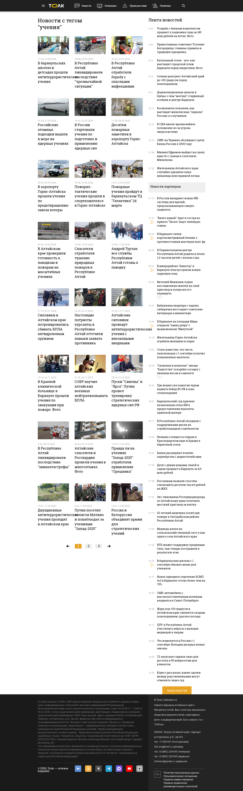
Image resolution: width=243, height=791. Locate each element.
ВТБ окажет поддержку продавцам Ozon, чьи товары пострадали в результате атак (181, 548)
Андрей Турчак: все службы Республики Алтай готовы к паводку (124, 257)
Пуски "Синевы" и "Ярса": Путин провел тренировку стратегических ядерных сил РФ (126, 393)
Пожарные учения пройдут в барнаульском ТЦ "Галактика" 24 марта (126, 196)
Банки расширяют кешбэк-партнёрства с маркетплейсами (179, 454)
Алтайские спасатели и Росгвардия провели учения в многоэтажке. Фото (90, 460)
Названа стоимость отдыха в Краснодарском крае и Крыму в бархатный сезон (178, 440)
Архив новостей (177, 690)
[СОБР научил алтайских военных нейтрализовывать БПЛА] (90, 364)
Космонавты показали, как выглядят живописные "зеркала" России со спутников (180, 112)
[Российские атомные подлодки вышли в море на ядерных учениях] (53, 107)
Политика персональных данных (181, 772)
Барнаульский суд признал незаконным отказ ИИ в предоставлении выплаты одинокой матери (176, 406)
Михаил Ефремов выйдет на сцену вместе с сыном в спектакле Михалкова (181, 156)
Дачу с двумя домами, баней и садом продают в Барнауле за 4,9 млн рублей (179, 468)
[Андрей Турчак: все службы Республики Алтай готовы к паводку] (127, 231)
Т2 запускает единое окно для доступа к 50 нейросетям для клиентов (177, 660)
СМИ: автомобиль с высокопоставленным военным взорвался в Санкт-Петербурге (179, 596)
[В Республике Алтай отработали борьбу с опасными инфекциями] (127, 45)
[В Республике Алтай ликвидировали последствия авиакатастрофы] (53, 430)
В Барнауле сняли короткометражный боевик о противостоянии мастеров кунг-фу (181, 237)
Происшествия (138, 5)
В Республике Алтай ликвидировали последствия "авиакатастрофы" (53, 457)
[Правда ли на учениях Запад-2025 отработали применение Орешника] (127, 430)
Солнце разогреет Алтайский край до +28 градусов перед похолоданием (180, 80)
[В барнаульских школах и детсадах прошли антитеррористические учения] (53, 45)
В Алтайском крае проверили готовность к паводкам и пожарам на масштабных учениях (52, 262)
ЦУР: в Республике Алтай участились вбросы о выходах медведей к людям (177, 628)
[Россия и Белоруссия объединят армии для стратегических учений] (127, 492)
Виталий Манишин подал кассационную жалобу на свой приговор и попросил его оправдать (178, 287)
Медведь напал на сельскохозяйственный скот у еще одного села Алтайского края (181, 532)
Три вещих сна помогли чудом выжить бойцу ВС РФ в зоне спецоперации (178, 389)
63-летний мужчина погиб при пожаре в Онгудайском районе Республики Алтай (178, 516)
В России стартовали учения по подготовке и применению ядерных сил (86, 136)
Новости (86, 5)
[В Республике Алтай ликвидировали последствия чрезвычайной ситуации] (90, 45)
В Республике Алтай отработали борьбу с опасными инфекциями (123, 75)
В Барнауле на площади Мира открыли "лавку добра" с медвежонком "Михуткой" (177, 325)
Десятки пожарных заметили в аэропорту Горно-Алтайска (126, 134)
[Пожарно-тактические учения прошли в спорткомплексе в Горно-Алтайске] (90, 169)
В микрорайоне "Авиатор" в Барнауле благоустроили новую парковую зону (179, 269)
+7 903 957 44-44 (168, 741)
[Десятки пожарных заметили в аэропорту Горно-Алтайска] (127, 107)
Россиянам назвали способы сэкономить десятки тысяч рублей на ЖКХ (181, 484)
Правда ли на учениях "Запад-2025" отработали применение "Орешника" (122, 460)
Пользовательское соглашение (180, 776)
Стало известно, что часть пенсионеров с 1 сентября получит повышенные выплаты (181, 353)
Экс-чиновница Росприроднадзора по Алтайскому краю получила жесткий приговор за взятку (181, 500)
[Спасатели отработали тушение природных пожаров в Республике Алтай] (90, 231)
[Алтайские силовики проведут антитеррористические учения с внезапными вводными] (127, 297)
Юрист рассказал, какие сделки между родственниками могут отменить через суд (179, 676)
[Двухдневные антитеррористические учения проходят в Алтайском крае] (53, 492)
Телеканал (110, 5)
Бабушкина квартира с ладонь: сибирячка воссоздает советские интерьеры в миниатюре (180, 309)
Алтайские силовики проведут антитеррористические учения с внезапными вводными (131, 329)
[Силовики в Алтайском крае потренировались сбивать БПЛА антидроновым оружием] (53, 297)
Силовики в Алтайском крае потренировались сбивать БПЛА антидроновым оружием (53, 327)
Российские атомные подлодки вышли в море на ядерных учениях (53, 134)
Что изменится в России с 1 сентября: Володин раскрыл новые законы (181, 644)
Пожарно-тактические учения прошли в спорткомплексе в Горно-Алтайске (90, 196)
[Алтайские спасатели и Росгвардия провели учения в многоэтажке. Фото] (90, 430)
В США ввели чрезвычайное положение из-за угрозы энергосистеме (176, 128)
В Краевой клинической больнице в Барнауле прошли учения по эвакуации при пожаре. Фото (53, 395)
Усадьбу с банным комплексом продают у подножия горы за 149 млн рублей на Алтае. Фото (179, 32)
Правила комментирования (178, 779)
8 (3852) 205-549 (168, 756)
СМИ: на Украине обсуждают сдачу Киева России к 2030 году (180, 142)
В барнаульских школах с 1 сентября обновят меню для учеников (176, 564)
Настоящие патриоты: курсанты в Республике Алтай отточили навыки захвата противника (89, 329)
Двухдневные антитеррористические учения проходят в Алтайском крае (58, 517)
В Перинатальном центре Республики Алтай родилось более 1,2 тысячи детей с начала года (181, 253)
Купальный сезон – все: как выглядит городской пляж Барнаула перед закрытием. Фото (180, 64)
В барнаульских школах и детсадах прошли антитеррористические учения (58, 72)
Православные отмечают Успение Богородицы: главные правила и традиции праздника (180, 48)
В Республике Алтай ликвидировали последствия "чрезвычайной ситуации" (89, 75)
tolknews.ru (170, 699)
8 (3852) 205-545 (168, 751)
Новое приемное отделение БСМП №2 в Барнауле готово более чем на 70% (181, 580)
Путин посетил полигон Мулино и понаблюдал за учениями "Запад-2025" (89, 519)
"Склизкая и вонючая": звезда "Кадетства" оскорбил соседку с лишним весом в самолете (178, 369)
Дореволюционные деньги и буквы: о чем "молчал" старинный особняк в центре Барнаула (180, 96)
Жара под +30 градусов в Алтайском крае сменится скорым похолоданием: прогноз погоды (181, 612)
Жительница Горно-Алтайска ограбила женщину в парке (177, 339)
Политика (165, 5)
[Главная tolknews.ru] (56, 5)
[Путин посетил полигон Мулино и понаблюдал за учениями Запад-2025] (90, 492)
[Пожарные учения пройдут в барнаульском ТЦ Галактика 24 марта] (127, 169)
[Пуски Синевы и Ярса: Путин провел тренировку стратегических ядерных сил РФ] (127, 364)
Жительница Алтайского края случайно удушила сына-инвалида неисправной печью (178, 172)
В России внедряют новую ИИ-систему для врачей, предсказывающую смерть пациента (178, 203)
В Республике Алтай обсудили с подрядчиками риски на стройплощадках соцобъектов (179, 424)
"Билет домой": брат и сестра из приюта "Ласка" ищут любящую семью (178, 221)
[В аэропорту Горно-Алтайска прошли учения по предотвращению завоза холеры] (53, 169)
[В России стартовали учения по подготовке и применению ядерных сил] (90, 107)
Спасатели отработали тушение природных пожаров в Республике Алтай (85, 262)
